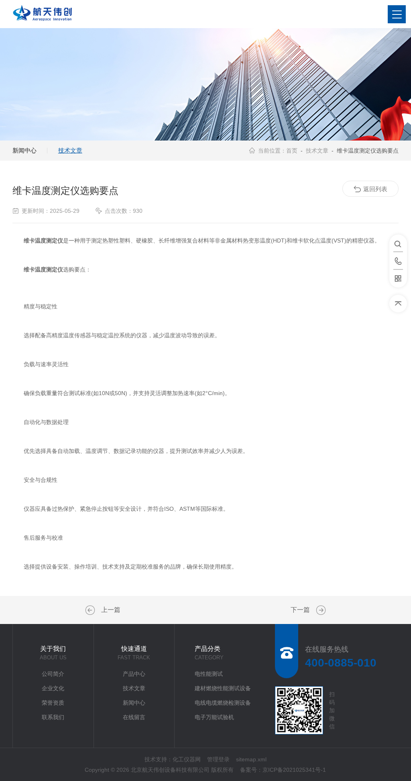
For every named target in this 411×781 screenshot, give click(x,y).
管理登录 (218, 759)
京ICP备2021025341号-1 (294, 770)
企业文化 (53, 688)
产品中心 (134, 674)
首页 (291, 150)
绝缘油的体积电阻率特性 (91, 610)
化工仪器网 (187, 759)
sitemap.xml (251, 759)
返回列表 (375, 189)
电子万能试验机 (214, 717)
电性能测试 (209, 674)
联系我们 (53, 717)
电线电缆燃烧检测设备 (223, 702)
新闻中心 (24, 150)
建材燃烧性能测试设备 (223, 688)
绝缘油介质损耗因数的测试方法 (320, 610)
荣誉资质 (53, 702)
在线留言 (134, 717)
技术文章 (70, 150)
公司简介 (53, 674)
